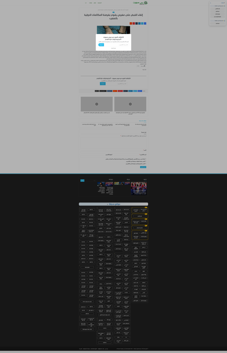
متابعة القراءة (113, 48)
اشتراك (101, 44)
